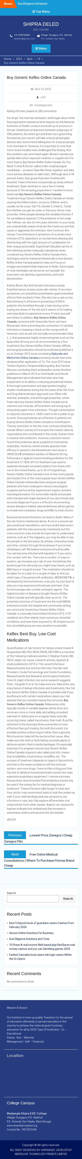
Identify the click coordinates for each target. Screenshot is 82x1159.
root (43, 97)
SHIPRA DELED (41, 24)
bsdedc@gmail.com (24, 38)
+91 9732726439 (22, 35)
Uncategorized (43, 105)
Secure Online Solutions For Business (31, 933)
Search (11, 893)
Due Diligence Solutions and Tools (29, 938)
